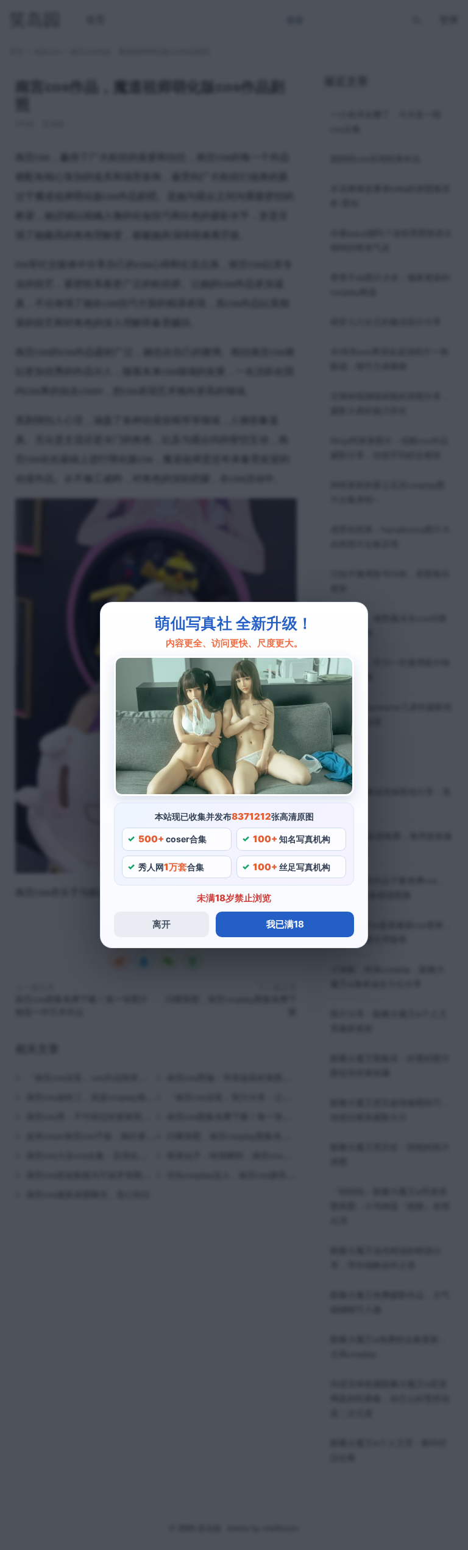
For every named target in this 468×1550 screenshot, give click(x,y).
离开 (161, 924)
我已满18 (285, 924)
